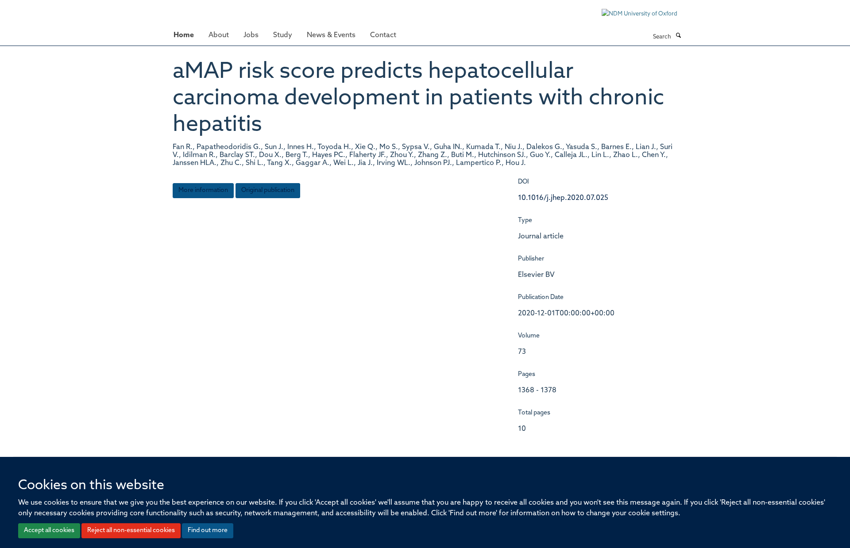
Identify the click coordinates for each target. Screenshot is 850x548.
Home (184, 35)
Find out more (208, 530)
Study (282, 35)
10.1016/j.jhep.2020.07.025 (563, 198)
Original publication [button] (267, 190)
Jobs (251, 35)
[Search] (678, 36)
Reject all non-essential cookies (131, 530)
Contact (383, 35)
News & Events (331, 35)
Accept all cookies (49, 530)
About (219, 35)
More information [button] (203, 190)
